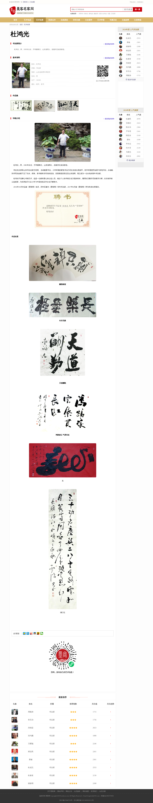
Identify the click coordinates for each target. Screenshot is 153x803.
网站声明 (60, 791)
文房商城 (137, 20)
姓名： (33, 64)
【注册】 (33, 2)
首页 (15, 20)
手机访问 (133, 2)
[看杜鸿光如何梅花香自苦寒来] (21, 105)
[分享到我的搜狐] (38, 633)
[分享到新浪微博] (31, 633)
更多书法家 (131, 79)
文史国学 (88, 20)
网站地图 (86, 791)
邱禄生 (86, 13)
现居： (33, 72)
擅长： (33, 84)
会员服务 (77, 791)
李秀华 (81, 13)
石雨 (100, 13)
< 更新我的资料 (108, 44)
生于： (33, 80)
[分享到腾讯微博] (27, 633)
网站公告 (69, 791)
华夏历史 (113, 20)
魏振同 (96, 13)
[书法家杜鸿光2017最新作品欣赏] (68, 105)
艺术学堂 (101, 20)
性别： (33, 76)
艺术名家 (39, 20)
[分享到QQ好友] (34, 633)
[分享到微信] (41, 633)
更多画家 (130, 160)
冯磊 (108, 13)
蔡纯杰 (91, 13)
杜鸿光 (104, 13)
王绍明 (113, 13)
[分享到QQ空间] (24, 633)
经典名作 (52, 20)
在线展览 (64, 20)
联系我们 (140, 2)
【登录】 (25, 2)
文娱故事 (125, 20)
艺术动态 (27, 20)
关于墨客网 (51, 791)
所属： (33, 68)
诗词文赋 (76, 20)
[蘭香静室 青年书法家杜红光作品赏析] (44, 106)
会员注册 (102, 791)
